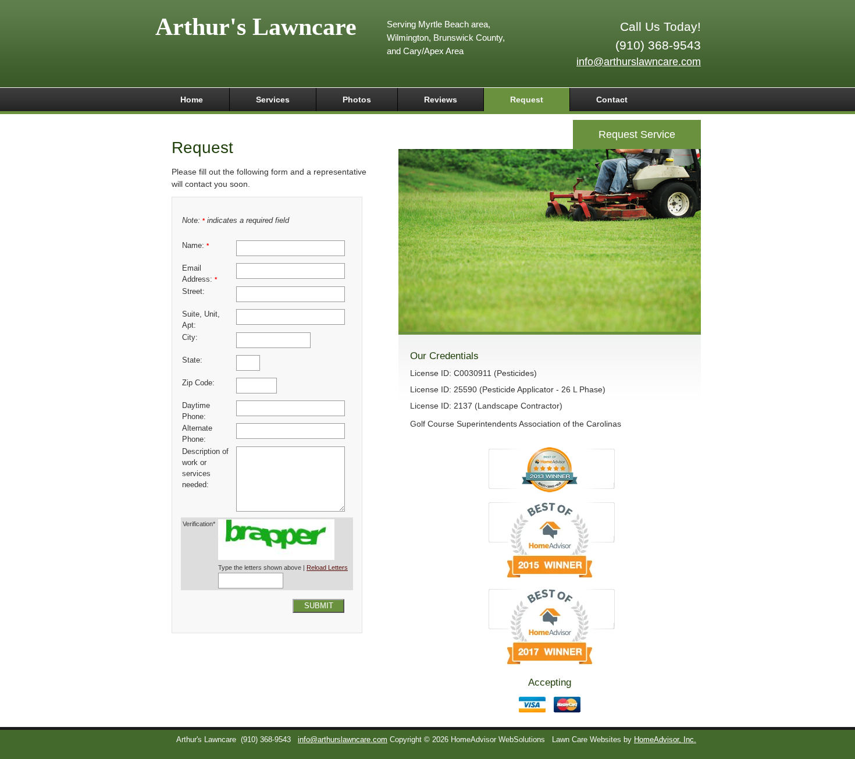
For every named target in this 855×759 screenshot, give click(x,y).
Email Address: (199, 273)
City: (190, 338)
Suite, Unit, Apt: (201, 319)
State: (192, 360)
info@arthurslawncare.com (638, 62)
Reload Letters (327, 567)
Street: (193, 292)
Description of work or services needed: (205, 468)
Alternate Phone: (197, 434)
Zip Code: (198, 383)
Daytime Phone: (196, 411)
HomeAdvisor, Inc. (665, 740)
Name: (195, 246)
